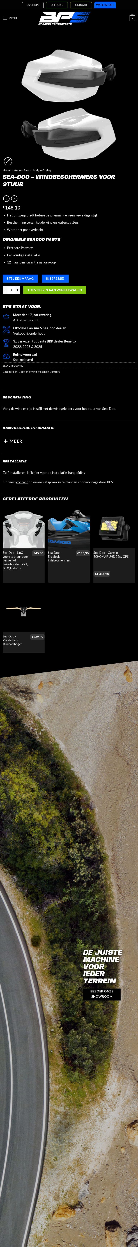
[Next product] (6, 198)
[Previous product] (14, 198)
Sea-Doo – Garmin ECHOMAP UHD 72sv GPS (111, 554)
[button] (10, 18)
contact (22, 482)
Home (6, 170)
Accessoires (21, 170)
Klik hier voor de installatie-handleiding (56, 473)
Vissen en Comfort (49, 371)
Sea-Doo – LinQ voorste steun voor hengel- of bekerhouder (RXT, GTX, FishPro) (15, 560)
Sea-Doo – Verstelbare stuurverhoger (12, 640)
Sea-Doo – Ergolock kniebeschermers (59, 556)
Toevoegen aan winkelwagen (54, 290)
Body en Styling (42, 170)
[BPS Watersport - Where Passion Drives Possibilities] (64, 18)
